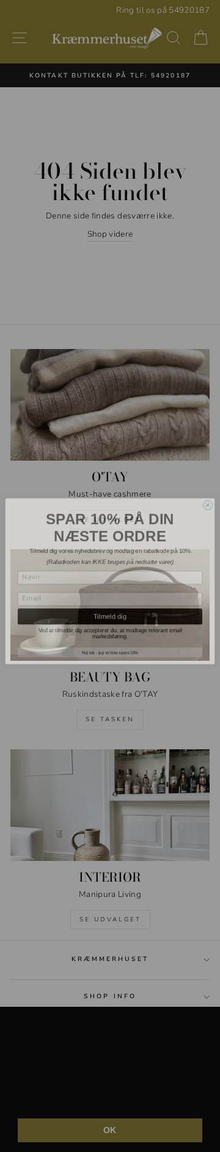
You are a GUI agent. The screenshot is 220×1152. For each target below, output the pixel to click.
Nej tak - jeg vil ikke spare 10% (110, 647)
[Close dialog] (207, 500)
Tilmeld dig (110, 610)
